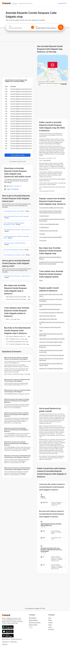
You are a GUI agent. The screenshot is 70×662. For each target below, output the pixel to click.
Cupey (41, 330)
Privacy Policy (13, 641)
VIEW (29, 296)
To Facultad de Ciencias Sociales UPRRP (50, 237)
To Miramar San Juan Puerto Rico (48, 230)
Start (10, 26)
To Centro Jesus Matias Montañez (49, 224)
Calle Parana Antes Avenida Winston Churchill (51, 338)
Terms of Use (5, 641)
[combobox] (19, 28)
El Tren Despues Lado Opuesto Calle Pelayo (51, 312)
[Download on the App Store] (8, 631)
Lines (49, 618)
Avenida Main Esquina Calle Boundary (49, 309)
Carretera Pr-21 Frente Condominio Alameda (51, 355)
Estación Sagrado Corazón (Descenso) (50, 327)
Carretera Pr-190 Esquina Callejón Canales (51, 342)
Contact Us (5, 644)
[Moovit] (6, 3)
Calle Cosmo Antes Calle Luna (47, 315)
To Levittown (42, 240)
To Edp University (44, 216)
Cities (49, 627)
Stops (50, 624)
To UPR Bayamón (44, 227)
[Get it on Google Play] (8, 627)
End (36, 26)
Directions (51, 629)
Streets (50, 622)
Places (50, 620)
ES (31, 627)
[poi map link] (52, 70)
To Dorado (42, 234)
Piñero (41, 280)
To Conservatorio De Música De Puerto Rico (51, 207)
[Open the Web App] (8, 635)
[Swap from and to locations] (32, 27)
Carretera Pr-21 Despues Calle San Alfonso (51, 368)
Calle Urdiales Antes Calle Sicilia (48, 319)
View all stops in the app (17, 155)
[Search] (61, 27)
